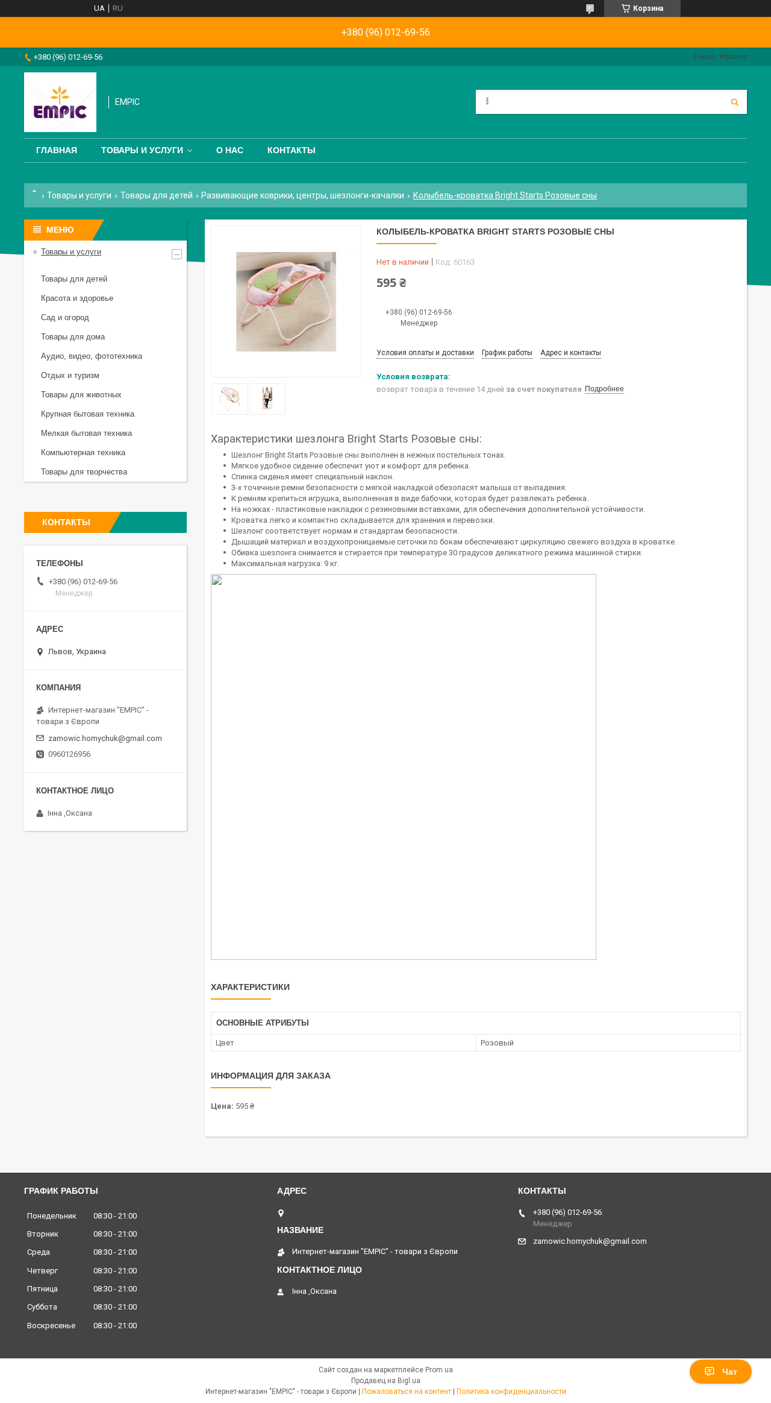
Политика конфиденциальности (511, 1391)
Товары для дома (73, 336)
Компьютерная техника (83, 452)
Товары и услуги (142, 150)
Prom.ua (439, 1370)
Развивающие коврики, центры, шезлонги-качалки (302, 195)
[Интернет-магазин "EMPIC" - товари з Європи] (60, 102)
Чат (729, 1371)
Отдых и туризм (70, 375)
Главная (56, 150)
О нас (229, 150)
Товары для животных (81, 394)
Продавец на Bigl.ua (385, 1380)
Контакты (291, 150)
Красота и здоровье (77, 298)
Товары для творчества (84, 471)
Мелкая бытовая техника (86, 433)
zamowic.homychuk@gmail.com (105, 738)
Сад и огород (65, 317)
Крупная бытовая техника (87, 413)
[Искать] (735, 102)
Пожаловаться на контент (406, 1391)
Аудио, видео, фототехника (91, 356)
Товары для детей (156, 195)
